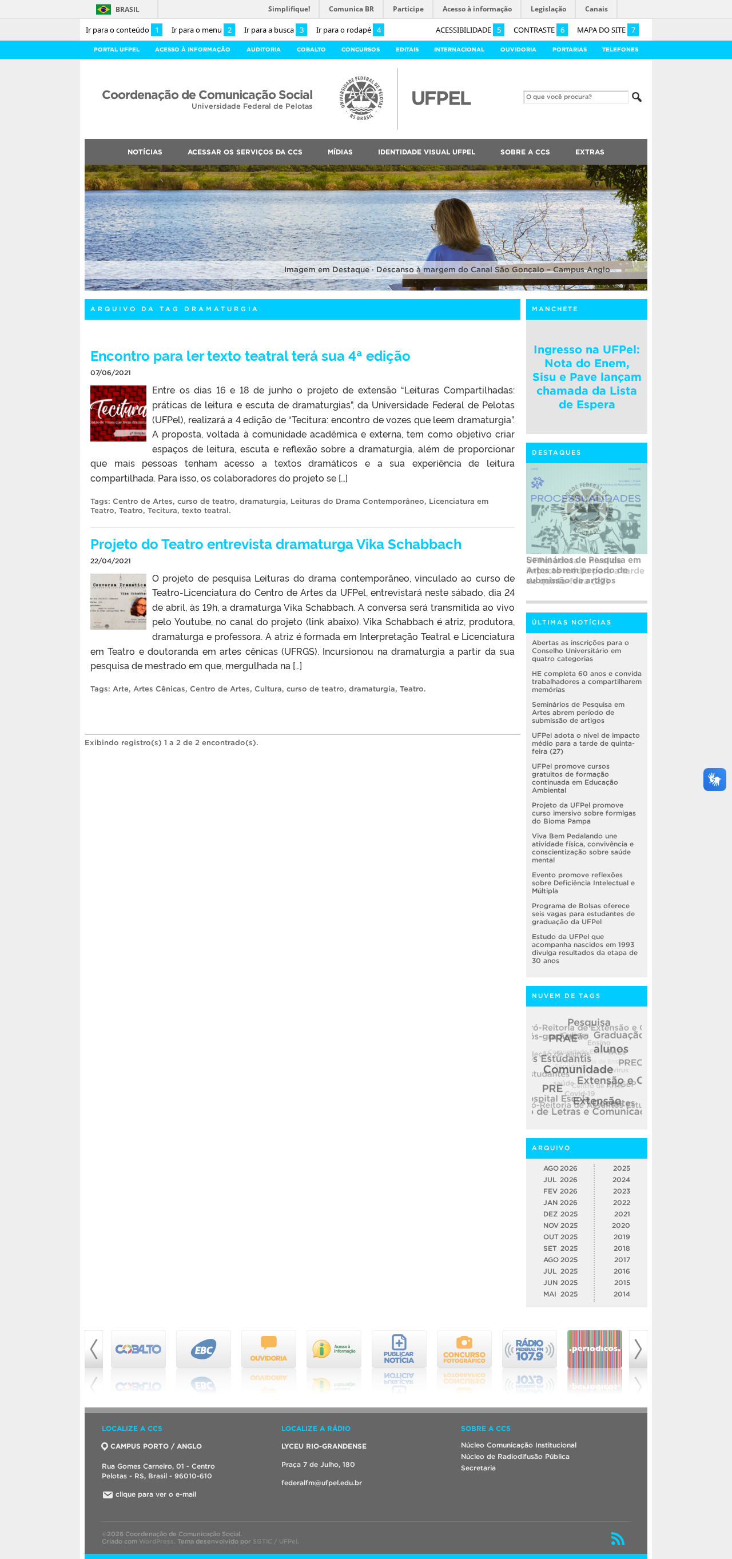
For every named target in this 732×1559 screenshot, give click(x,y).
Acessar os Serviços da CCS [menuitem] (245, 152)
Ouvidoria (518, 49)
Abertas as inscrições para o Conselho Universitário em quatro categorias (580, 650)
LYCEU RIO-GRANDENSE (324, 1446)
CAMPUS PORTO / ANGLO (156, 1446)
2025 (621, 1168)
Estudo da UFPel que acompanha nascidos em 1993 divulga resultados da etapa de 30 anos (585, 948)
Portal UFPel (117, 49)
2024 (621, 1179)
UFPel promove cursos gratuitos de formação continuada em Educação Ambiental (575, 778)
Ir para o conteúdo (122, 30)
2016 (622, 1271)
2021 (622, 1214)
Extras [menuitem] (589, 152)
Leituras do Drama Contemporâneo (357, 501)
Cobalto (311, 49)
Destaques (557, 452)
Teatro (131, 510)
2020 (621, 1225)
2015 (622, 1282)
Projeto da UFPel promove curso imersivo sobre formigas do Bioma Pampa (584, 813)
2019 (622, 1236)
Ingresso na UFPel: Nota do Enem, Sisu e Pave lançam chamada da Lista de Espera (587, 377)
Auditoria (263, 49)
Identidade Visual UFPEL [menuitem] (426, 152)
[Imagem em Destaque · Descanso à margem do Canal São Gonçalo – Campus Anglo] (366, 288)
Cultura (268, 689)
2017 (622, 1259)
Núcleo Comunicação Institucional (518, 1445)
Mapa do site (606, 30)
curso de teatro (206, 501)
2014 (622, 1294)
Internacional (459, 49)
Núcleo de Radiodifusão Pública (515, 1456)
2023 (621, 1191)
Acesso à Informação (192, 49)
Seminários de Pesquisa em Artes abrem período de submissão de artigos (578, 712)
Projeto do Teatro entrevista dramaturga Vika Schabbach (276, 543)
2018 (622, 1248)
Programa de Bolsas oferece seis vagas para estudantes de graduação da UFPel (583, 913)
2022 (621, 1202)
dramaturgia (263, 501)
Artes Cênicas (159, 689)
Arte (121, 689)
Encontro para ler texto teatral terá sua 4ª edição (250, 354)
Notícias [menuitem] (145, 152)
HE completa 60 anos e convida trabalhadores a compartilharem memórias (587, 681)
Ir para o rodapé (348, 30)
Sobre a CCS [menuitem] (525, 152)
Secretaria (478, 1467)
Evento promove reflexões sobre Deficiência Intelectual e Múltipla (583, 882)
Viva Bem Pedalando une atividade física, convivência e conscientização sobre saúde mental (583, 848)
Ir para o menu (202, 30)
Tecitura (162, 510)
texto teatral (205, 510)
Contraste (539, 30)
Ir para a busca (274, 30)
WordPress (156, 1541)
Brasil (128, 9)
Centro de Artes (143, 501)
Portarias (569, 49)
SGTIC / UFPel (275, 1541)
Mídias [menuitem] (340, 152)
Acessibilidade (468, 30)
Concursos (360, 49)
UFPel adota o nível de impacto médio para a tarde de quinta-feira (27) (585, 570)
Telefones (620, 49)
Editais (407, 49)
